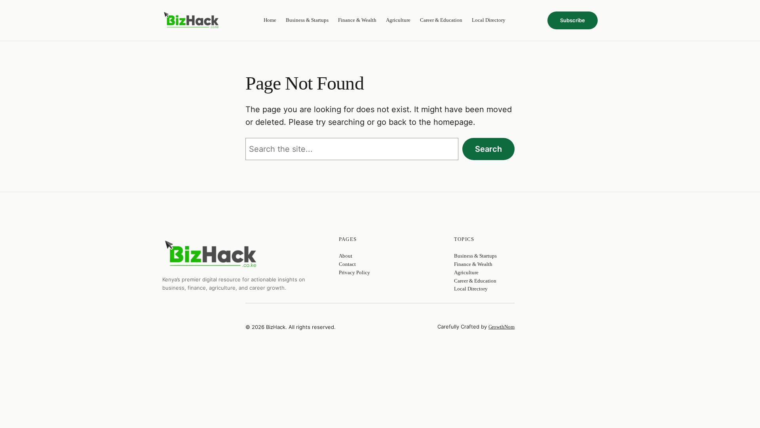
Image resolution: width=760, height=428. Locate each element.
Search (488, 149)
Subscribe (572, 20)
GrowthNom (501, 327)
